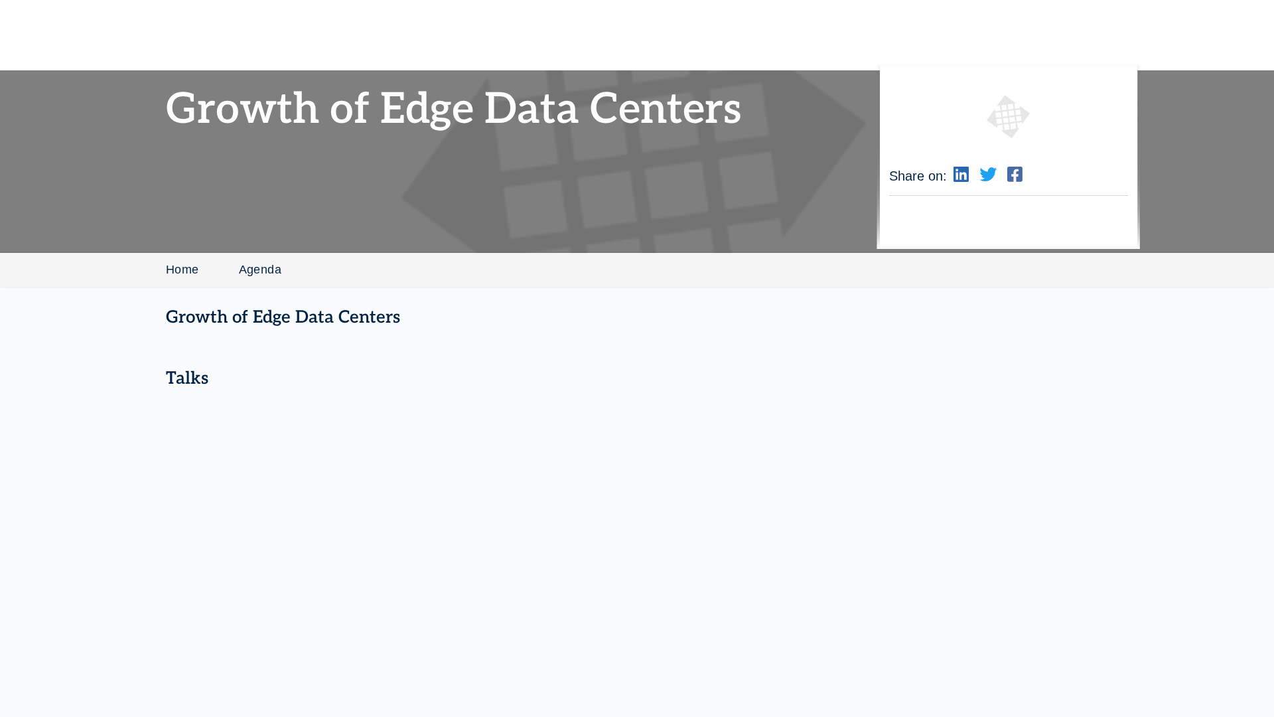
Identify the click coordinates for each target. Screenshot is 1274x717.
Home (182, 269)
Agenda (260, 269)
